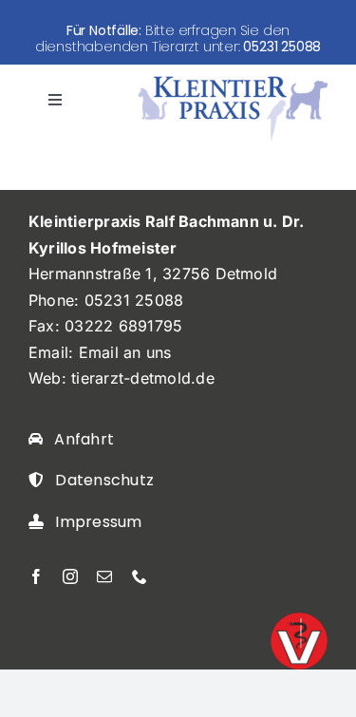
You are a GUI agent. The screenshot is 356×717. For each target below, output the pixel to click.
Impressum (98, 522)
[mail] (104, 576)
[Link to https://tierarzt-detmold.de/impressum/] (36, 521)
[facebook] (36, 576)
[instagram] (70, 576)
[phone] (139, 576)
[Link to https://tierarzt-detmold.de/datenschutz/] (36, 479)
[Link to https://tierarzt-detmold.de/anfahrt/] (35, 438)
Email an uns (125, 352)
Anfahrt (84, 439)
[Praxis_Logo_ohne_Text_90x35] (233, 81)
